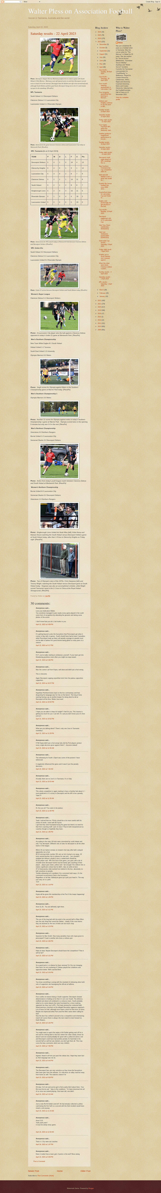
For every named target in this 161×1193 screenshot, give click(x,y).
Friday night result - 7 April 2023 (105, 250)
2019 (99, 310)
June (101, 60)
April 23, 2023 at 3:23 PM (44, 926)
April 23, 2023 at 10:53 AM (45, 781)
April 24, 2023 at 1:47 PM (44, 1144)
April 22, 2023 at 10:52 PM (45, 719)
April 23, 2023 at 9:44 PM (44, 1060)
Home (60, 1171)
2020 (99, 307)
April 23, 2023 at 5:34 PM (44, 987)
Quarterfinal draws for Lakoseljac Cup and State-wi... (105, 195)
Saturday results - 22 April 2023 (53, 33)
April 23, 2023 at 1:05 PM (44, 832)
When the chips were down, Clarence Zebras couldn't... (105, 266)
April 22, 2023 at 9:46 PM (44, 660)
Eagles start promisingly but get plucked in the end (105, 203)
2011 (99, 323)
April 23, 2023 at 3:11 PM (44, 910)
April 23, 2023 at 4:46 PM (44, 941)
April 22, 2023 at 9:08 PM (44, 624)
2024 (99, 38)
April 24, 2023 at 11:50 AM (45, 1132)
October (102, 48)
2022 (99, 300)
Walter (120, 43)
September (103, 51)
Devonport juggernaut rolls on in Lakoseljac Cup (105, 219)
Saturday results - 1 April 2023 (105, 278)
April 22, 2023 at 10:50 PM (45, 702)
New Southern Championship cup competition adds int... (105, 168)
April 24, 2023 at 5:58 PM (44, 1157)
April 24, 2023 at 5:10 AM (44, 1094)
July (101, 57)
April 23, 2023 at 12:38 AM (45, 748)
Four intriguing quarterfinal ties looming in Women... (105, 95)
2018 (99, 313)
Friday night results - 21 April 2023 (105, 120)
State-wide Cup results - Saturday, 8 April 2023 (105, 243)
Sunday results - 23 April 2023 (104, 110)
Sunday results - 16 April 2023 (104, 143)
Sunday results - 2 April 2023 (105, 273)
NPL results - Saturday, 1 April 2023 (105, 284)
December (103, 44)
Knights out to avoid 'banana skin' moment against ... (104, 257)
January (102, 296)
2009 (99, 330)
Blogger (91, 1188)
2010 (99, 326)
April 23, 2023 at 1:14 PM (44, 885)
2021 (99, 304)
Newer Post (33, 1171)
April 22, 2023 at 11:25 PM (45, 733)
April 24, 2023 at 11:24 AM (45, 1111)
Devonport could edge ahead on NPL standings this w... (105, 160)
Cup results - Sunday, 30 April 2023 (105, 71)
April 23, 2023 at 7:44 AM (44, 769)
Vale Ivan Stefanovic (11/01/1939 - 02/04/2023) (104, 234)
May (101, 64)
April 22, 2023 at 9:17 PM (44, 645)
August (102, 54)
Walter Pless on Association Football (80, 11)
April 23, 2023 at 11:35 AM (45, 798)
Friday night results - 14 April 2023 (105, 153)
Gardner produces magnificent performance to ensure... (105, 136)
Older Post (85, 1171)
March (101, 290)
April (101, 67)
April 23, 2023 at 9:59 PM (44, 1077)
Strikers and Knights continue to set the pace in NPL (105, 103)
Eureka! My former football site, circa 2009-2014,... (105, 186)
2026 (99, 32)
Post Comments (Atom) (46, 1176)
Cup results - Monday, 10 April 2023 (105, 211)
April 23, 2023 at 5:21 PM (44, 956)
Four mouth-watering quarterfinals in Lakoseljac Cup (105, 86)
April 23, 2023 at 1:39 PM (44, 897)
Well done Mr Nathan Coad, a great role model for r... (105, 177)
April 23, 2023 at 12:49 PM (45, 811)
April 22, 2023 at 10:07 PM (45, 683)
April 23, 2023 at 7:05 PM (44, 1046)
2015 (99, 317)
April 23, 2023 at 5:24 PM (44, 972)
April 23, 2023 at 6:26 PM (44, 1023)
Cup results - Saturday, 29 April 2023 (104, 78)
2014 (99, 320)
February (102, 293)
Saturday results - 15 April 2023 (105, 148)
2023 (99, 42)
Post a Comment (39, 1161)
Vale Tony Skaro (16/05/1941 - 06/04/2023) (104, 227)
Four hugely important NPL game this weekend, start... (105, 127)
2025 (99, 35)
